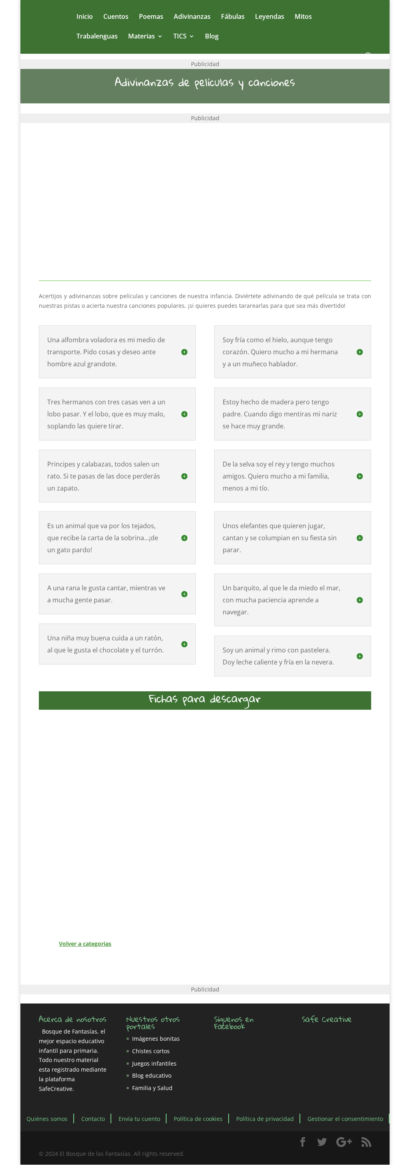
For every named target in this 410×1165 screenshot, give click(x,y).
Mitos (303, 17)
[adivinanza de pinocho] (336, 765)
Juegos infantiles (154, 1063)
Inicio (84, 17)
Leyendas (269, 17)
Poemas (151, 17)
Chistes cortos (151, 1051)
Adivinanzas (192, 17)
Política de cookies (198, 1119)
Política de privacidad (265, 1119)
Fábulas (233, 17)
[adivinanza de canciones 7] (336, 833)
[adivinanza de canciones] (73, 765)
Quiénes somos (47, 1119)
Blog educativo (151, 1075)
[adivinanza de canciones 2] (248, 901)
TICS (180, 36)
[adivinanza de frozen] (161, 765)
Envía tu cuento (139, 1119)
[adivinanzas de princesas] (248, 833)
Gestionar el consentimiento (345, 1119)
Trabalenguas (97, 36)
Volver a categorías (85, 943)
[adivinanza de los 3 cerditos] (161, 901)
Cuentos (116, 17)
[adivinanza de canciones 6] (73, 833)
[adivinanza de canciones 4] (73, 901)
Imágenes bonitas (156, 1038)
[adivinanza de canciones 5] (336, 901)
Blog (212, 36)
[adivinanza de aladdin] (248, 765)
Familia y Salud (152, 1088)
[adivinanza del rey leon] (161, 833)
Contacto (93, 1119)
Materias (141, 36)
